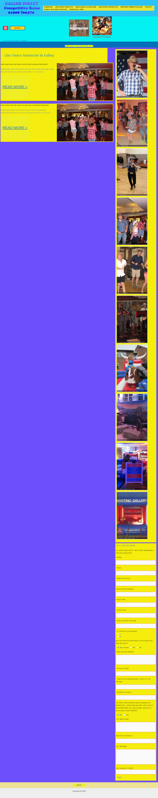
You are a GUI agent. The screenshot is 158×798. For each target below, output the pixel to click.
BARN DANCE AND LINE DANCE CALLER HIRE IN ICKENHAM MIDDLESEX (25, 105)
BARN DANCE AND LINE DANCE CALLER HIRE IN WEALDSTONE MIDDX (24, 64)
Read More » (15, 92)
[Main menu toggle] (5, 28)
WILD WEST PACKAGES (102, 37)
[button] (17, 28)
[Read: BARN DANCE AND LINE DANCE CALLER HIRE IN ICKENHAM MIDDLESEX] (85, 122)
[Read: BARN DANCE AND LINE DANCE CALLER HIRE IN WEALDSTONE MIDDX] (85, 82)
